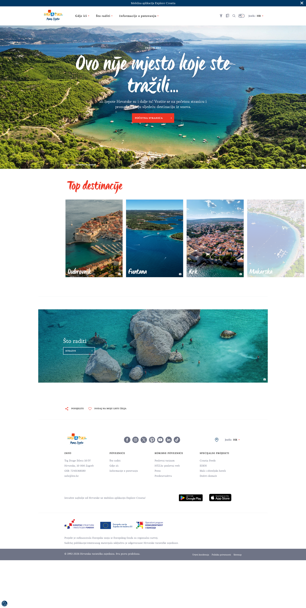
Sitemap (237, 554)
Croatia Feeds (208, 460)
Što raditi (114, 460)
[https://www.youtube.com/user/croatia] (160, 440)
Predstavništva (163, 476)
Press (158, 470)
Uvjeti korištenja (200, 554)
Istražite (70, 351)
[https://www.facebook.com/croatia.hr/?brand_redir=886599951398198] (127, 440)
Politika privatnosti (221, 554)
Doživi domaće (208, 476)
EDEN (203, 465)
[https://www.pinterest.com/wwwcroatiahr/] (152, 440)
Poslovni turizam (165, 460)
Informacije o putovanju (123, 470)
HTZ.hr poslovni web (167, 465)
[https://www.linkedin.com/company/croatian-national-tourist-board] (168, 440)
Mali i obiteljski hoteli (213, 470)
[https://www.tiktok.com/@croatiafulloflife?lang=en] (177, 440)
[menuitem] (191, 497)
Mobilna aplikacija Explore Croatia (153, 3)
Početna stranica (149, 118)
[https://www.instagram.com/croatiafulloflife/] (135, 440)
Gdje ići (113, 465)
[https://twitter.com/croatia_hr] (144, 440)
